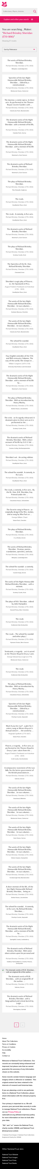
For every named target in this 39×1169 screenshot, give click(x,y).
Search (34, 10)
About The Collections (10, 1041)
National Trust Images (10, 1157)
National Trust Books (9, 1163)
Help (3, 1053)
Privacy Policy (13, 1112)
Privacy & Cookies (8, 1047)
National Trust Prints (9, 1160)
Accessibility (6, 1050)
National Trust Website (10, 1154)
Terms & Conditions (9, 1044)
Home (4, 1038)
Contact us (6, 1056)
